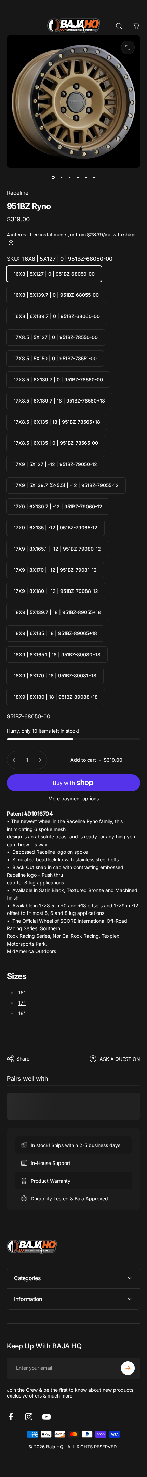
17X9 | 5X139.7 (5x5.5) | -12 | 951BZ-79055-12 (66, 485)
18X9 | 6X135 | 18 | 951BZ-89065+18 (55, 633)
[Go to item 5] (86, 178)
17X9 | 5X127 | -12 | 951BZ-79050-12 (55, 464)
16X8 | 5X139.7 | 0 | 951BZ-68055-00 (56, 295)
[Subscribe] (128, 1368)
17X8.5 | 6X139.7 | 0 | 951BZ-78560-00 (58, 379)
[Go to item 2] (61, 178)
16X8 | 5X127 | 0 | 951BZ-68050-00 (54, 274)
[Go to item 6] (94, 178)
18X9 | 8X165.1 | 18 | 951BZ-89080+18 (57, 654)
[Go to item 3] (69, 178)
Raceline (17, 192)
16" (22, 992)
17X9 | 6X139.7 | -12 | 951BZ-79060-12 (58, 506)
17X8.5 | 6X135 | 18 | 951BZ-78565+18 (57, 422)
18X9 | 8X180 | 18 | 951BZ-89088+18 (56, 697)
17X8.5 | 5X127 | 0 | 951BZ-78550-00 (56, 337)
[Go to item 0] (53, 178)
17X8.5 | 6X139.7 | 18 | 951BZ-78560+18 (59, 401)
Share (22, 1059)
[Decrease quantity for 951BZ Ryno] (14, 760)
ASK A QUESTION (119, 1059)
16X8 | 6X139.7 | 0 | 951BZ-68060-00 (57, 316)
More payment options (73, 798)
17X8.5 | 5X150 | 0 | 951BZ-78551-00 (55, 358)
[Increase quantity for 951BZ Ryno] (39, 760)
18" (22, 1013)
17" (22, 1003)
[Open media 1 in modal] (128, 47)
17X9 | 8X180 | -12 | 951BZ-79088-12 (56, 591)
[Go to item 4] (78, 178)
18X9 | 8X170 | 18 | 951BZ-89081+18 (55, 675)
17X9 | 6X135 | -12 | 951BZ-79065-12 (55, 527)
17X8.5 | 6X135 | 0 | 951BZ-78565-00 (56, 443)
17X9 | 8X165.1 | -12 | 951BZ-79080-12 (57, 549)
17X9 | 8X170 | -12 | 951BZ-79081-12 (55, 570)
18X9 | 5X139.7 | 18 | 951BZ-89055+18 (57, 612)
